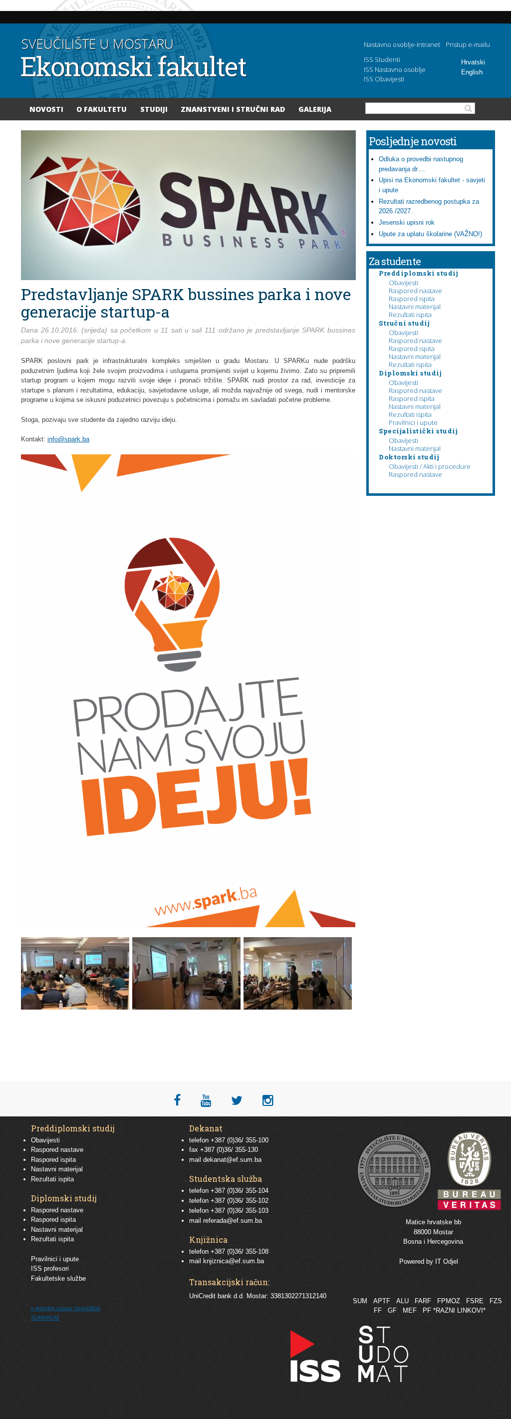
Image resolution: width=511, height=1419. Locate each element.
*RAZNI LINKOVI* (459, 1310)
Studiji (154, 109)
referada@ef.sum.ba (232, 1220)
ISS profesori (50, 1268)
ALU (402, 1301)
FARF (423, 1301)
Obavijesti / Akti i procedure (430, 466)
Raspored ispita (412, 298)
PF (427, 1310)
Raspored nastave (415, 290)
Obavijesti (403, 282)
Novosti (46, 109)
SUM (360, 1301)
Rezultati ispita (410, 314)
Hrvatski (473, 62)
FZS (496, 1301)
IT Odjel (446, 1261)
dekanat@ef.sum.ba (232, 1159)
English (472, 72)
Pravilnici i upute (413, 422)
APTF (381, 1301)
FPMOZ (448, 1301)
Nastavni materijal (415, 306)
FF (378, 1310)
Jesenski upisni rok (407, 222)
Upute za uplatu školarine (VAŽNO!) (430, 234)
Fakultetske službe (58, 1278)
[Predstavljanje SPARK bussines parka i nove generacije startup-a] (76, 1007)
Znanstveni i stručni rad (233, 109)
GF (392, 1310)
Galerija (314, 109)
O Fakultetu (101, 109)
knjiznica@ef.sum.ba (233, 1261)
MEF (410, 1310)
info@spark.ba (68, 439)
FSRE (475, 1301)
